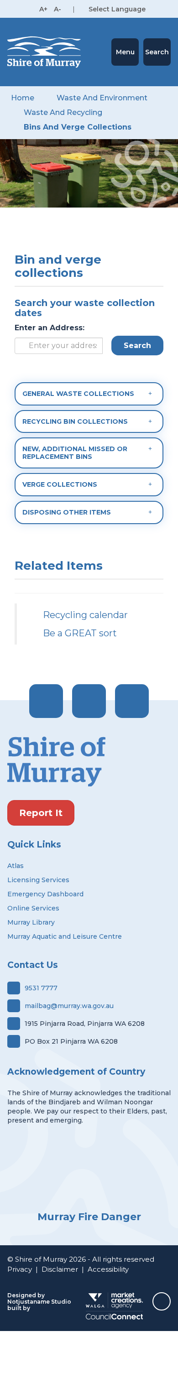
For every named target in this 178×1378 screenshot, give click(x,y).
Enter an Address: (49, 327)
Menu (125, 52)
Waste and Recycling (63, 112)
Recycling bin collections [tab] (75, 421)
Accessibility (108, 1269)
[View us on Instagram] (89, 701)
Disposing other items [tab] (66, 512)
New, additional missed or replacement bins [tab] (74, 453)
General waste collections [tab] (78, 394)
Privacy (19, 1269)
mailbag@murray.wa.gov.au (69, 1006)
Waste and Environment (102, 98)
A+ (43, 9)
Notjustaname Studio (39, 1301)
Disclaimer (60, 1269)
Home (22, 98)
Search (157, 52)
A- (57, 9)
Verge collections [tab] (59, 484)
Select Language (117, 9)
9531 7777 (41, 988)
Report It (41, 812)
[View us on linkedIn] (132, 701)
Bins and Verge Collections (77, 127)
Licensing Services (38, 880)
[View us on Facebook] (46, 701)
